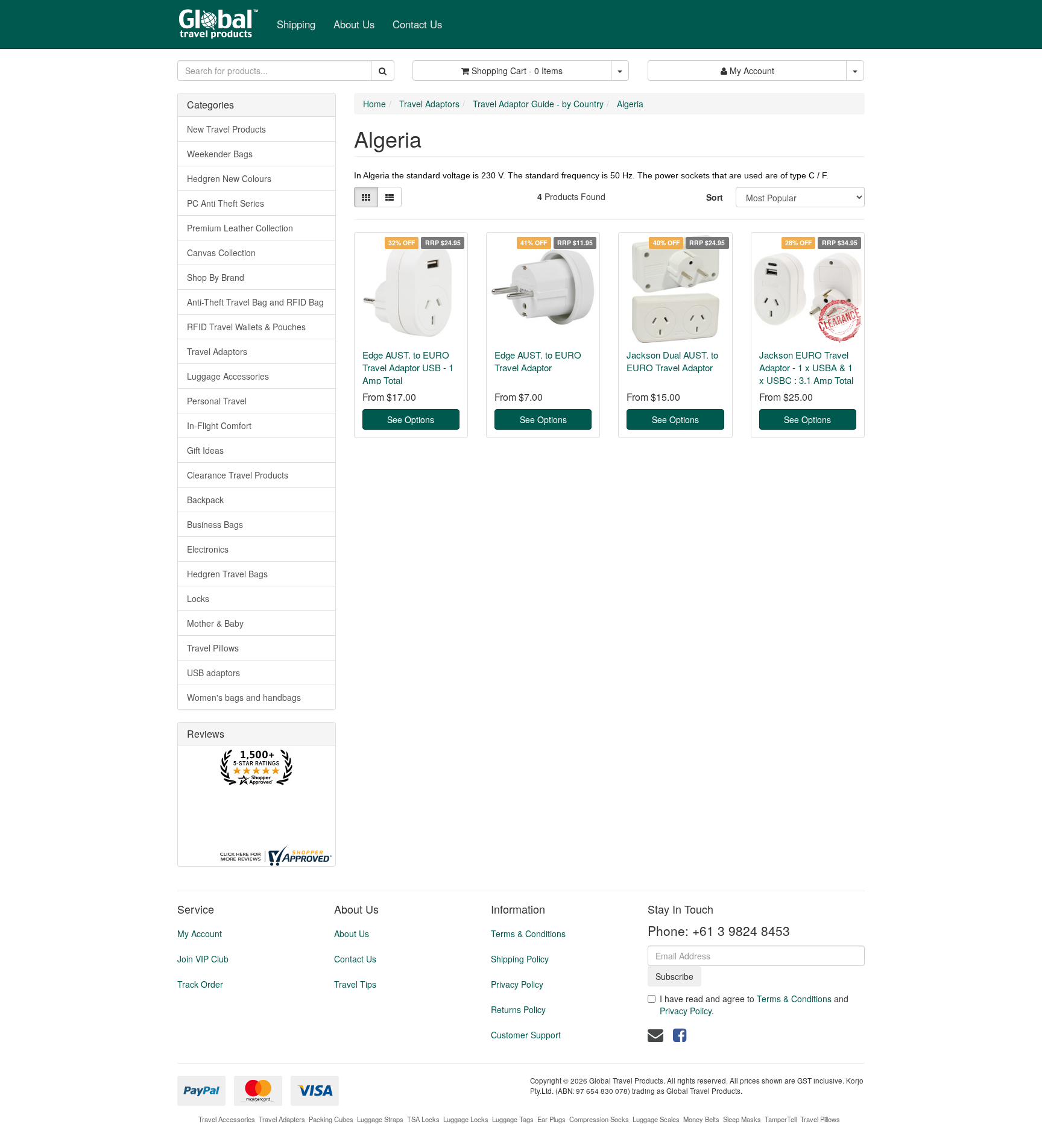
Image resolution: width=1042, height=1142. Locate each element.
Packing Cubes (331, 1119)
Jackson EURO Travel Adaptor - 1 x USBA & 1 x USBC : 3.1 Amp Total (806, 367)
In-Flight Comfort (219, 425)
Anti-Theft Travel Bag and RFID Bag (255, 302)
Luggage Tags (513, 1119)
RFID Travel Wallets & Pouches (246, 327)
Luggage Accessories (228, 376)
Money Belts (701, 1119)
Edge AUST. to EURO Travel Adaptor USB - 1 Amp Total (407, 367)
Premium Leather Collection (240, 228)
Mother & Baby (215, 623)
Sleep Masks (742, 1119)
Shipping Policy (520, 959)
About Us (353, 24)
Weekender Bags (220, 154)
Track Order (200, 984)
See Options (410, 419)
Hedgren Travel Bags (227, 574)
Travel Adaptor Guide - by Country (538, 104)
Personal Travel (217, 401)
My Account (199, 933)
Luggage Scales (656, 1119)
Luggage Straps (380, 1119)
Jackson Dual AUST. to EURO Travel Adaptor (672, 361)
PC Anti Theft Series (225, 203)
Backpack (205, 500)
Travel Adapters (282, 1119)
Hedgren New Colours (229, 178)
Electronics (208, 549)
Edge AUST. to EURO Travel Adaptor (537, 361)
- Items (517, 70)
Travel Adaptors (217, 351)
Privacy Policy (517, 984)
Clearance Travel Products (237, 475)
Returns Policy (518, 1009)
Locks (198, 598)
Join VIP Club (203, 959)
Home (374, 104)
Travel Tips (355, 984)
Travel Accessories (226, 1119)
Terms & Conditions (528, 933)
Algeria (630, 104)
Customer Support (526, 1035)
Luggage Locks (465, 1119)
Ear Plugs (551, 1119)
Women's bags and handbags (244, 697)
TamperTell (781, 1119)
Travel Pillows (213, 648)
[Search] (382, 70)
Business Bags (215, 524)
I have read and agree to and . (754, 1005)
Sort (714, 197)
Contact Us (417, 24)
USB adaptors (213, 673)
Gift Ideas (205, 450)
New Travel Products (226, 129)
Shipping (296, 24)
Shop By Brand (215, 277)
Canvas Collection (221, 252)
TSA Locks (423, 1119)
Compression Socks (599, 1119)
